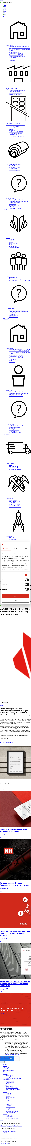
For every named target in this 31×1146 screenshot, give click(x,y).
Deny (15, 600)
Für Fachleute (6, 434)
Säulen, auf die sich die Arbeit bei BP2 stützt (19, 280)
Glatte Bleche (12, 166)
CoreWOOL (15, 93)
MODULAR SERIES (19, 46)
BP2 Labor (11, 245)
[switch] (27, 580)
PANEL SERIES (16, 53)
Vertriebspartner (10, 463)
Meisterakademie (13, 246)
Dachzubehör (12, 60)
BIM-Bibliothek (13, 206)
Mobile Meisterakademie (15, 502)
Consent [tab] (5, 548)
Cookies (5, 1132)
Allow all (15, 596)
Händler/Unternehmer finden (16, 396)
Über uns (5, 209)
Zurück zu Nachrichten (17, 605)
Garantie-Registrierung (14, 202)
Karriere (8, 276)
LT (5, 12)
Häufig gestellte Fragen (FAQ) (16, 136)
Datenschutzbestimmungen (9, 1131)
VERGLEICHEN (4, 1143)
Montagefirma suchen (14, 205)
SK (5, 8)
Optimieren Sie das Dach (15, 469)
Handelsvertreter (10, 1115)
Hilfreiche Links (10, 198)
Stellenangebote (13, 277)
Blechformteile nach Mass (15, 134)
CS (5, 9)
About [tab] (25, 548)
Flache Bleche (12, 57)
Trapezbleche (17, 56)
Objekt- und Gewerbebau (12, 89)
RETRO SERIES (16, 355)
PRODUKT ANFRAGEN (15, 208)
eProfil (10, 465)
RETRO (14, 52)
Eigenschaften (12, 127)
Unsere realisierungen (14, 126)
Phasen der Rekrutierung (15, 278)
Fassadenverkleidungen (14, 94)
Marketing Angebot (13, 466)
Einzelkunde (6, 319)
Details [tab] (15, 548)
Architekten (9, 536)
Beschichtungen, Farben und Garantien (18, 201)
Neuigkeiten (12, 239)
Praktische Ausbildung (14, 501)
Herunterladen (12, 204)
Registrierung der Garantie (15, 394)
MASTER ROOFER (14, 505)
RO (5, 14)
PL (5, 5)
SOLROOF (3, 705)
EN (5, 6)
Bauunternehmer (10, 498)
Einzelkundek (6, 1067)
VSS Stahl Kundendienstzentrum (14, 164)
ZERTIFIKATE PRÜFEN (6, 742)
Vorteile (11, 129)
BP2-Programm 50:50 (14, 467)
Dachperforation (13, 168)
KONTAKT (4, 1013)
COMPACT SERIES (19, 48)
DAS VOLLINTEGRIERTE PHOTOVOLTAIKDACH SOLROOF (15, 124)
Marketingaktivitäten (14, 247)
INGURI (16, 55)
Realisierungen (6, 318)
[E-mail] (3, 789)
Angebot (5, 16)
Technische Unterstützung (15, 504)
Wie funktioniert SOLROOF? (16, 132)
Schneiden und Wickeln (14, 167)
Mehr (1, 837)
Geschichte (11, 242)
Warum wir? (12, 240)
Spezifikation (12, 130)
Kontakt (5, 1071)
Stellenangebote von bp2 (12, 1111)
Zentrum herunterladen (8, 1070)
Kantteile (11, 59)
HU (5, 11)
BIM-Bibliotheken (13, 317)
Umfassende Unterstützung (15, 133)
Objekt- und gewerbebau (12, 1118)
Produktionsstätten (13, 243)
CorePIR (14, 91)
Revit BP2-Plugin (13, 539)
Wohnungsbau (9, 45)
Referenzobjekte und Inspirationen (17, 199)
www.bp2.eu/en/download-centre (12, 1054)
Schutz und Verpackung (14, 170)
